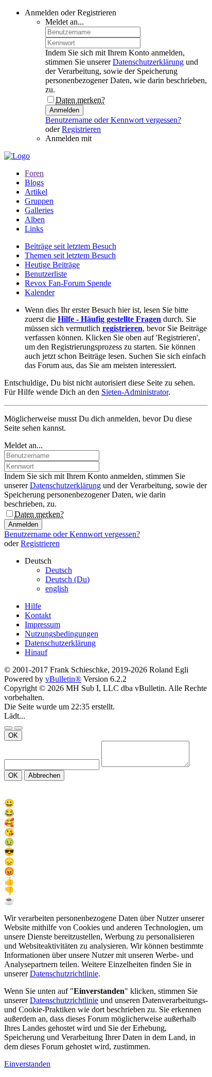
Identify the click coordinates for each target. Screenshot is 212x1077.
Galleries (39, 210)
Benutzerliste (46, 274)
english (56, 588)
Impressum (42, 624)
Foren (34, 173)
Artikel (36, 191)
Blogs (34, 182)
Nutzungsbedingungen (61, 633)
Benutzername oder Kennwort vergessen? (113, 120)
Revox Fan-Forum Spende (68, 283)
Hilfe (33, 606)
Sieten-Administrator (134, 392)
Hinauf (36, 652)
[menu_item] (106, 803)
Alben (35, 219)
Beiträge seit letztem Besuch (70, 246)
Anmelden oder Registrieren (70, 12)
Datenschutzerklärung (148, 61)
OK (13, 735)
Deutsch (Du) (67, 579)
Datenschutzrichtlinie (64, 973)
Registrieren (81, 129)
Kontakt (38, 615)
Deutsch (58, 570)
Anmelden (64, 110)
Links (34, 228)
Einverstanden (27, 1064)
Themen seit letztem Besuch (70, 255)
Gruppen (39, 201)
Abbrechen (44, 775)
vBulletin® (63, 679)
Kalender (40, 292)
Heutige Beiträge (52, 264)
